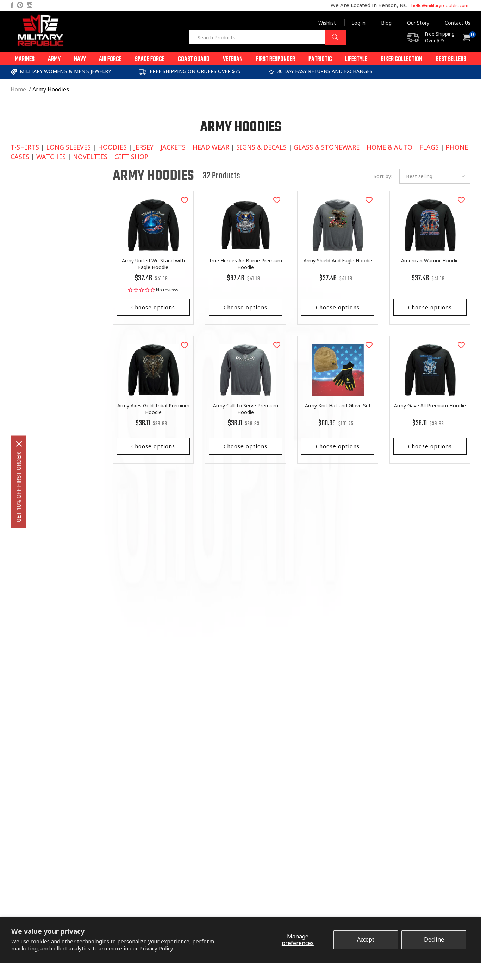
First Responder (275, 59)
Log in (358, 22)
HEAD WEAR (211, 147)
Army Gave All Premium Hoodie (430, 405)
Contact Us (457, 22)
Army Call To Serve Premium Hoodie (245, 409)
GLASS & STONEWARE (327, 147)
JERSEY (144, 147)
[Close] (19, 443)
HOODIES (112, 147)
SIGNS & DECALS (261, 147)
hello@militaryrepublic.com (439, 5)
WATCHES (51, 156)
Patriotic (320, 59)
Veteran (233, 59)
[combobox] (267, 37)
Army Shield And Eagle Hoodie (338, 260)
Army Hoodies (50, 89)
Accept (365, 939)
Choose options (153, 307)
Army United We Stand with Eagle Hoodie (153, 264)
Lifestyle (356, 59)
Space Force (149, 59)
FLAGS (429, 147)
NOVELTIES (90, 156)
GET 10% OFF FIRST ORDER (18, 487)
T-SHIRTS (25, 147)
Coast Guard (194, 59)
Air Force (110, 59)
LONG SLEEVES (68, 147)
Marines (25, 59)
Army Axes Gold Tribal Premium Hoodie (153, 409)
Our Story (418, 22)
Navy (80, 59)
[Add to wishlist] (184, 200)
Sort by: (383, 176)
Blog (386, 22)
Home (18, 89)
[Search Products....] (335, 37)
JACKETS (173, 147)
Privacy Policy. (156, 948)
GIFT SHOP (131, 156)
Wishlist (327, 22)
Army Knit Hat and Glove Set (338, 405)
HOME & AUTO (389, 147)
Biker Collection (401, 59)
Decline (434, 939)
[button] (25, 58)
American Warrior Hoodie (430, 260)
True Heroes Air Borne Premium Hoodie (245, 264)
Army (54, 59)
